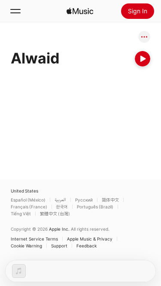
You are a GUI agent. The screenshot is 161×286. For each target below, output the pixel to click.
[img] (80, 11)
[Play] (142, 58)
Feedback (86, 246)
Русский (84, 200)
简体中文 (110, 200)
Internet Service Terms (34, 239)
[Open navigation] (15, 11)
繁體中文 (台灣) (55, 213)
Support (59, 246)
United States (24, 191)
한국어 (62, 207)
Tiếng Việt (21, 213)
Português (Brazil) (95, 207)
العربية (60, 200)
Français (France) (29, 207)
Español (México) (28, 200)
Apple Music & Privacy (89, 239)
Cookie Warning (26, 246)
